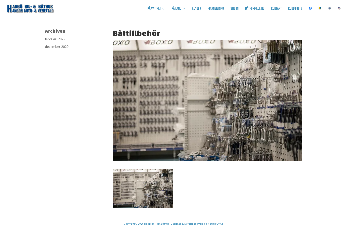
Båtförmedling (254, 9)
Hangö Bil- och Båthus (156, 223)
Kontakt (276, 9)
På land (176, 9)
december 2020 (56, 46)
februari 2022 (55, 39)
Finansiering (216, 9)
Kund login (295, 9)
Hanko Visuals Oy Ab (211, 223)
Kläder (196, 9)
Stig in (235, 9)
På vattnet (154, 9)
